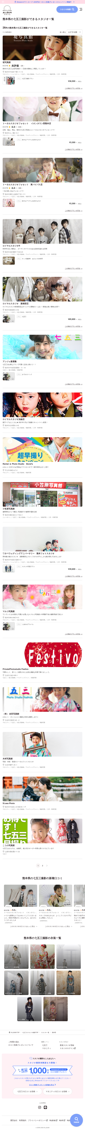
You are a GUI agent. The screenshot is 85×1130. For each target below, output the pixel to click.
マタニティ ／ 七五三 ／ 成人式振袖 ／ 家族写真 (17, 472)
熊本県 (54, 1032)
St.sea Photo (9, 803)
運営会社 (13, 1120)
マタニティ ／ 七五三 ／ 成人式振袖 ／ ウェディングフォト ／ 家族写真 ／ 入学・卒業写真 (29, 135)
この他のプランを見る (72, 88)
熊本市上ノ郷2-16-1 (12, 133)
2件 (22, 65)
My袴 (61, 1120)
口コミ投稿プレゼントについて (21, 1045)
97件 (19, 127)
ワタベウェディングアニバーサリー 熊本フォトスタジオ (28, 553)
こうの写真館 (9, 845)
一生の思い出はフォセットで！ (13, 191)
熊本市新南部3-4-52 (12, 310)
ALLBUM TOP (15, 1032)
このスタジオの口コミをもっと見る (22, 926)
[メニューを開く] (81, 9)
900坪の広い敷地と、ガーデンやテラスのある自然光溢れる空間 (25, 249)
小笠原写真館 (9, 508)
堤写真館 (7, 62)
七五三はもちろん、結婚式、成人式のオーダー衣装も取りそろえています (28, 848)
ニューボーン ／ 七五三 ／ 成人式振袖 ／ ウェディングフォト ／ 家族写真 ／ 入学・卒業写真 (30, 517)
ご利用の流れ (14, 1042)
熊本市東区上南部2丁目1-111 (15, 194)
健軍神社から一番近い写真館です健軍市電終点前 (20, 512)
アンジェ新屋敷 (10, 361)
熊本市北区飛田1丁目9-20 (14, 252)
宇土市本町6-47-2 (11, 470)
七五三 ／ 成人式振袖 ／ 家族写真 (13, 370)
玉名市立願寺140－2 (12, 720)
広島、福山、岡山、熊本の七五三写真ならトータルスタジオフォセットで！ (29, 130)
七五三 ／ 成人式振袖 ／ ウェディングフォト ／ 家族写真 (20, 677)
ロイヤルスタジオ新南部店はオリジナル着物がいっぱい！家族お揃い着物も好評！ (31, 307)
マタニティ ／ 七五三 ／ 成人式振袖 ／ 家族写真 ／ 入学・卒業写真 (22, 196)
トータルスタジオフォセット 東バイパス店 (22, 184)
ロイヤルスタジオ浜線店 (14, 419)
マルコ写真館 (9, 611)
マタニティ (46, 1048)
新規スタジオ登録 (67, 1045)
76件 (19, 188)
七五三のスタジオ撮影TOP (30, 1032)
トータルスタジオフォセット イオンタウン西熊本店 (27, 123)
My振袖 (52, 1120)
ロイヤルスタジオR (11, 245)
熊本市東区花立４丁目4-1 (14, 515)
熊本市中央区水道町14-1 (13, 560)
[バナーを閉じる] (3, 2)
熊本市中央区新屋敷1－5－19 (15, 367)
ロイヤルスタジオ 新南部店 (16, 303)
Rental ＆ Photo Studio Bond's (18, 463)
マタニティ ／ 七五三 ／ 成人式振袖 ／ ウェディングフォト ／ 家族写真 (24, 722)
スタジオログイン (67, 1048)
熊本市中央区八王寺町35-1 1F (15, 807)
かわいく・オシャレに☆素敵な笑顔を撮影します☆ (20, 717)
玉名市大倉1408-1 (11, 675)
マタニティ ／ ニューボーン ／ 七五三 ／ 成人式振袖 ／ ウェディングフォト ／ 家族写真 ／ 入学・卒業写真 (34, 74)
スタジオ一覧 (45, 1032)
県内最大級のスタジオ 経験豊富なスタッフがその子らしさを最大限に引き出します (32, 556)
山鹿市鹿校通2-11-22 (12, 851)
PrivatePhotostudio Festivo (15, 669)
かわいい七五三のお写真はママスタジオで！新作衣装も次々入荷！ (26, 467)
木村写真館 (8, 758)
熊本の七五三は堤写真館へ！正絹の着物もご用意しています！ (24, 69)
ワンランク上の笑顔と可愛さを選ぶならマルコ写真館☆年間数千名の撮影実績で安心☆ (33, 614)
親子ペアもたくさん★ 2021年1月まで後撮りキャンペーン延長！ (25, 422)
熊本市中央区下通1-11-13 (14, 72)
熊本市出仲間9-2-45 (12, 425)
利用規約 (22, 1120)
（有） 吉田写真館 (11, 713)
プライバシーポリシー (37, 1120)
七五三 (5, 854)
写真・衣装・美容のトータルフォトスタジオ (18, 762)
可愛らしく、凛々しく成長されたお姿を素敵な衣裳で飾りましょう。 (27, 672)
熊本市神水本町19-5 (12, 617)
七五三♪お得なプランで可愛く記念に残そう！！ (19, 364)
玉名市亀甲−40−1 (11, 765)
